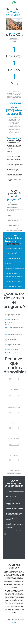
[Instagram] (17, 624)
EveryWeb (14, 622)
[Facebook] (11, 624)
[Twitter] (13, 624)
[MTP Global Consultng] (14, 2)
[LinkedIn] (15, 624)
